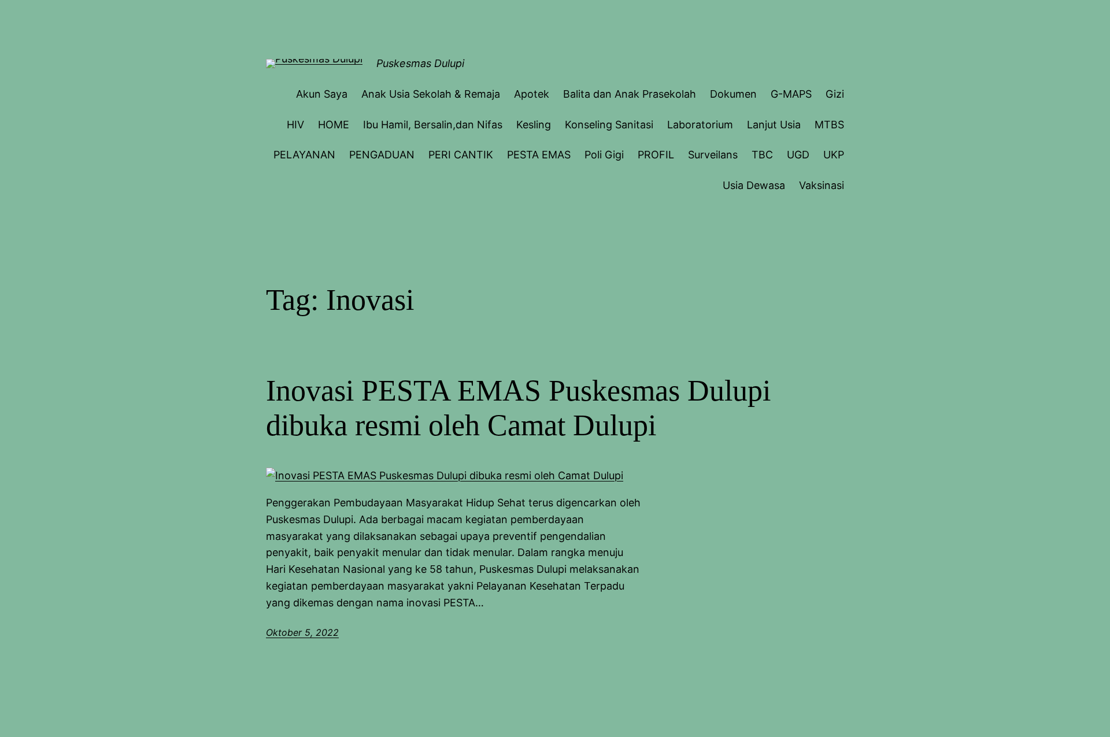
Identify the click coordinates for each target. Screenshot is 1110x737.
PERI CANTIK (460, 155)
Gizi (835, 94)
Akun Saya (321, 94)
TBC (762, 155)
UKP (833, 155)
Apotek (531, 94)
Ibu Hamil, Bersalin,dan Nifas (432, 124)
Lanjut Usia (774, 124)
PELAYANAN (304, 155)
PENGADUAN (382, 155)
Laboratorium (700, 124)
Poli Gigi (604, 155)
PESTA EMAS (539, 155)
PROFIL (656, 155)
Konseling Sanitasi (609, 124)
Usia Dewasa (754, 185)
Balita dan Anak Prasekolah (629, 94)
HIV (295, 124)
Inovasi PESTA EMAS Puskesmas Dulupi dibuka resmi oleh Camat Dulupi (518, 408)
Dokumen (733, 94)
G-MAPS (791, 94)
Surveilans (713, 155)
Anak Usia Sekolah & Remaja (430, 94)
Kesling (533, 124)
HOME (333, 124)
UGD (798, 155)
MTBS (829, 124)
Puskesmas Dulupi (420, 63)
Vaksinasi (821, 185)
